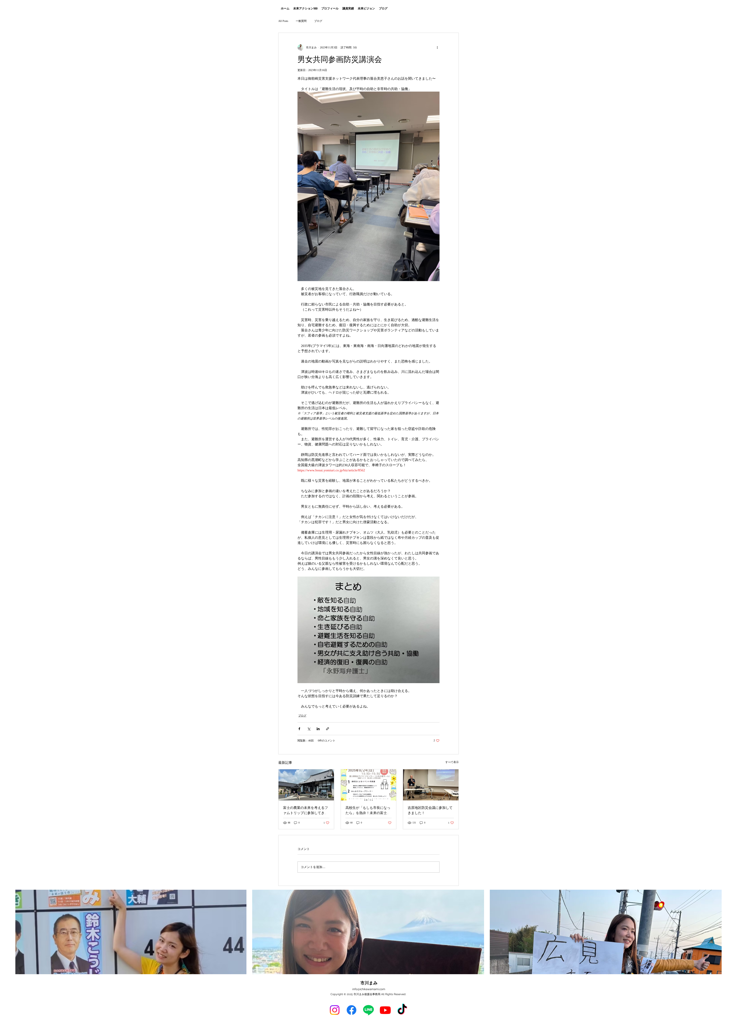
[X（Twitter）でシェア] (309, 729)
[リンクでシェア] (327, 729)
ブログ (318, 21)
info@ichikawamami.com (368, 989)
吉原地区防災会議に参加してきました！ (430, 810)
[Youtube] (385, 1010)
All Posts (283, 21)
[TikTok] (402, 1010)
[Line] (368, 1010)
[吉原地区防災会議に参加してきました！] (431, 784)
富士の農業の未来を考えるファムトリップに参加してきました (305, 810)
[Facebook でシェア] (299, 729)
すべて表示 (452, 762)
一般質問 (301, 21)
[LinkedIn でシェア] (318, 729)
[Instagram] (334, 1010)
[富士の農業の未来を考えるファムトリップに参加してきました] (306, 784)
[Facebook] (351, 1010)
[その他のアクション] (437, 47)
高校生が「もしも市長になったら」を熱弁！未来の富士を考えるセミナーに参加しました (367, 810)
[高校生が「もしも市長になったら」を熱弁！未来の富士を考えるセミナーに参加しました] (368, 784)
